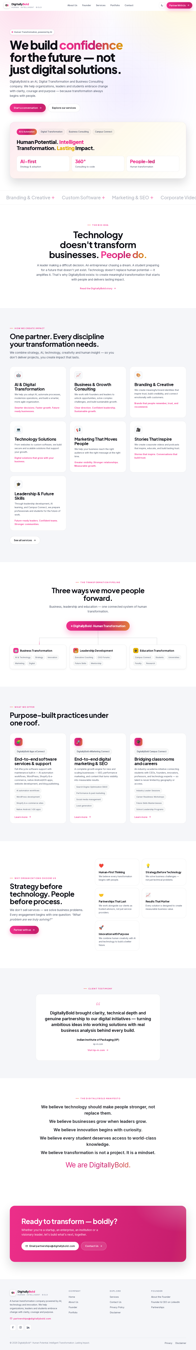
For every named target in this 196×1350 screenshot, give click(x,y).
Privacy (168, 1343)
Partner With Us (177, 5)
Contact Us (91, 1245)
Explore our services (64, 107)
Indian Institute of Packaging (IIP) (98, 1039)
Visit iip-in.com (96, 1050)
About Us (72, 5)
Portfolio (115, 5)
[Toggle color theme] (162, 5)
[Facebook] (13, 1327)
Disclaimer (115, 1312)
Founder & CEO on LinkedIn (165, 1302)
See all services (23, 540)
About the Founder (160, 1297)
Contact (129, 5)
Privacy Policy (117, 1307)
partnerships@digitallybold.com (32, 1318)
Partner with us (22, 929)
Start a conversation (26, 107)
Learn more (21, 816)
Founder (86, 5)
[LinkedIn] (28, 1327)
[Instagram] (20, 1327)
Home (72, 1297)
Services (101, 5)
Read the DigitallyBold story (96, 288)
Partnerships (157, 1307)
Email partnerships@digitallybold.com (52, 1245)
